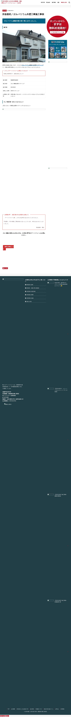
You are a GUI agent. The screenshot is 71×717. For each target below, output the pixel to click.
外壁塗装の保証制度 (30, 291)
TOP (8, 709)
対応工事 (43, 2)
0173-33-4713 (12, 400)
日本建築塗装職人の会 (16, 386)
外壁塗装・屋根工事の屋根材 (32, 288)
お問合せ (57, 709)
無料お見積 (28, 301)
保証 (58, 2)
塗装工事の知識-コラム (48, 709)
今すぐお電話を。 (4, 716)
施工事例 (54, 2)
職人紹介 (48, 2)
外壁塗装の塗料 (29, 284)
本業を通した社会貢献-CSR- (22, 709)
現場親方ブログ (39, 709)
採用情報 (62, 709)
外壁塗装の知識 (29, 298)
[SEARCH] (69, 2)
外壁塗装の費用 (29, 294)
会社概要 (13, 709)
